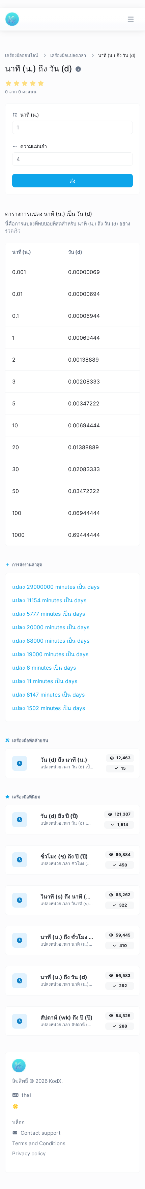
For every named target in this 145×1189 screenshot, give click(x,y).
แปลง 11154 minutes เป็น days (49, 600)
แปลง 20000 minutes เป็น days (50, 627)
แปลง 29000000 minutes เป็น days (55, 586)
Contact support (40, 1133)
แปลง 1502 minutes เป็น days (48, 708)
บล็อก (18, 1122)
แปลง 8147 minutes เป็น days (48, 694)
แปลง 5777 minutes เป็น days (48, 613)
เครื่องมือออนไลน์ (21, 55)
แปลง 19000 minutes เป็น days (50, 654)
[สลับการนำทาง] (131, 19)
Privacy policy (29, 1153)
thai (25, 1095)
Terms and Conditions (38, 1143)
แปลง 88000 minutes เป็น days (50, 640)
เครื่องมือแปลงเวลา (68, 55)
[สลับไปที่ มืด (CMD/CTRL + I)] (15, 1106)
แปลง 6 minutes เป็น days (44, 667)
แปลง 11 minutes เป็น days (44, 681)
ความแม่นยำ (33, 146)
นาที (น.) (29, 115)
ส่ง (72, 180)
